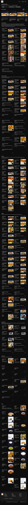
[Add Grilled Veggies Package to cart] (13, 55)
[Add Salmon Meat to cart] (25, 395)
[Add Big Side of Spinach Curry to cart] (25, 462)
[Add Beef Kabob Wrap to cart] (25, 329)
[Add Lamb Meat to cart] (25, 389)
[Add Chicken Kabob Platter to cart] (8, 17)
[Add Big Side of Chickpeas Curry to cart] (13, 468)
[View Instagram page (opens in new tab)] (2, 501)
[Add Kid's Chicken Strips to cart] (25, 362)
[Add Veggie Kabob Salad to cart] (25, 220)
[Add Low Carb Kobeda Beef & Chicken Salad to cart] (25, 261)
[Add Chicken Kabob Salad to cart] (13, 232)
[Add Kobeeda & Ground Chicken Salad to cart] (13, 255)
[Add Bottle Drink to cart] (13, 488)
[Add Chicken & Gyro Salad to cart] (25, 249)
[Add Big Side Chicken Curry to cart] (13, 462)
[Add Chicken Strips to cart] (25, 204)
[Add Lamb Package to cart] (13, 49)
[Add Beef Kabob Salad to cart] (25, 232)
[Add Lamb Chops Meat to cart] (13, 389)
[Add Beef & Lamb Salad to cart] (25, 307)
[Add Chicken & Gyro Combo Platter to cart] (13, 106)
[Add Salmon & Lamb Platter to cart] (13, 118)
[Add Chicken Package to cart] (25, 61)
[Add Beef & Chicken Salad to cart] (25, 243)
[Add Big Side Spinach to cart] (13, 433)
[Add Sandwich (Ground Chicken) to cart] (25, 353)
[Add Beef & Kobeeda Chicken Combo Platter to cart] (25, 95)
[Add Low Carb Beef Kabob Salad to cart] (25, 272)
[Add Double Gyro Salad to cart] (13, 313)
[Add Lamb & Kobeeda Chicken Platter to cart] (13, 101)
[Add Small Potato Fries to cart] (13, 456)
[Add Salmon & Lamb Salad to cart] (25, 290)
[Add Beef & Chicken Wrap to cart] (25, 341)
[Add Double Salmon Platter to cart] (13, 147)
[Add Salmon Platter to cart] (13, 181)
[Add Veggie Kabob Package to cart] (13, 67)
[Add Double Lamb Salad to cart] (25, 295)
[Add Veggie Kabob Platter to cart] (25, 181)
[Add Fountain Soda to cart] (13, 482)
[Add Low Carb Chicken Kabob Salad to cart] (13, 272)
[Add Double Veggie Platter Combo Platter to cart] (13, 153)
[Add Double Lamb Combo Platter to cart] (25, 135)
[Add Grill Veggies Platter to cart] (25, 193)
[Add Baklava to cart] (25, 410)
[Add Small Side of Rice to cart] (13, 439)
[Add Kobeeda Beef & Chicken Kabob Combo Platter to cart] (16, 17)
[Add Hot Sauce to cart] (13, 421)
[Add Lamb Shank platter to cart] (25, 198)
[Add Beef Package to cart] (13, 61)
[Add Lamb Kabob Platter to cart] (13, 175)
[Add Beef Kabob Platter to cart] (25, 169)
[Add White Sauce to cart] (13, 444)
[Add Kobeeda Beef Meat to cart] (13, 383)
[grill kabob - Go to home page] (2, 2)
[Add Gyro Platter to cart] (25, 175)
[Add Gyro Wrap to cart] (13, 341)
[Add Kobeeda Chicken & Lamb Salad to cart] (25, 313)
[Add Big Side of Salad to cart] (25, 439)
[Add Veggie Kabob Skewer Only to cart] (13, 401)
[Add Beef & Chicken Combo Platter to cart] (23, 17)
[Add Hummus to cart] (25, 427)
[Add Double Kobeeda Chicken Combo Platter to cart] (25, 141)
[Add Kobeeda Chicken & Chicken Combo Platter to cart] (25, 112)
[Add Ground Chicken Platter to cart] (25, 164)
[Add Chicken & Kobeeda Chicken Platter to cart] (13, 95)
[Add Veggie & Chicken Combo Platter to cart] (25, 124)
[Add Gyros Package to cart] (25, 49)
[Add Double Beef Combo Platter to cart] (13, 135)
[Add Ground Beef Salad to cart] (13, 226)
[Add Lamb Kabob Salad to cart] (13, 237)
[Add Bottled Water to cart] (25, 482)
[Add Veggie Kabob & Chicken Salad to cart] (13, 307)
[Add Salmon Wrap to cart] (13, 347)
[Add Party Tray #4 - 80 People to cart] (25, 43)
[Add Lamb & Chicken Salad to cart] (13, 249)
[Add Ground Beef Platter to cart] (13, 164)
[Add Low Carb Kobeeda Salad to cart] (25, 266)
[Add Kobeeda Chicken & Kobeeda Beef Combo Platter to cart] (25, 89)
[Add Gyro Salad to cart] (25, 319)
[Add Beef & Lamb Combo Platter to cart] (13, 124)
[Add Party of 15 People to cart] (25, 32)
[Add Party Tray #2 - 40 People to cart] (25, 38)
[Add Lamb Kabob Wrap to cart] (13, 335)
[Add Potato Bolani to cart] (13, 410)
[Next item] (25, 9)
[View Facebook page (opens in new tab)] (1, 501)
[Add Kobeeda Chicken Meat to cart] (25, 383)
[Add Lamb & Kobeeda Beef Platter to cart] (25, 106)
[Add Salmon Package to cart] (25, 55)
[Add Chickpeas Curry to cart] (25, 415)
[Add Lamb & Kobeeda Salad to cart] (13, 261)
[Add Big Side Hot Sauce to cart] (13, 450)
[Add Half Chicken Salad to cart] (13, 301)
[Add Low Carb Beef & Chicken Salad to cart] (13, 284)
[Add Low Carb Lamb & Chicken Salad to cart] (25, 284)
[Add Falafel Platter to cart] (13, 187)
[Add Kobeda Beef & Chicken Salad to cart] (13, 243)
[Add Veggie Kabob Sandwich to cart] (25, 347)
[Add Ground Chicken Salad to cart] (25, 226)
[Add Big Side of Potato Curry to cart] (13, 473)
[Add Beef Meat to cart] (13, 371)
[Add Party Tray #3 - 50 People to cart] (13, 43)
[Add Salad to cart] (13, 319)
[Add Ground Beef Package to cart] (25, 67)
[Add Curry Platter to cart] (25, 187)
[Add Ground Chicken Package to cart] (13, 72)
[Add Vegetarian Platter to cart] (13, 193)
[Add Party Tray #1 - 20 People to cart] (13, 38)
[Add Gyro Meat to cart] (25, 377)
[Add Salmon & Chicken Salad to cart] (13, 290)
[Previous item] (23, 9)
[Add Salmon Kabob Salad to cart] (25, 237)
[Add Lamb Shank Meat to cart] (13, 395)
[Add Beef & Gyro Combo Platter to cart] (25, 147)
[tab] (3, 7)
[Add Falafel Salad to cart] (13, 220)
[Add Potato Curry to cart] (25, 450)
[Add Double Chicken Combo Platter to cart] (13, 130)
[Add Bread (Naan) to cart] (13, 415)
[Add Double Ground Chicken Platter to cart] (25, 130)
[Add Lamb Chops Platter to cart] (13, 198)
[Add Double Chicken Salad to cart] (13, 295)
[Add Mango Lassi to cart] (25, 488)
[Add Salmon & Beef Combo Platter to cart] (13, 112)
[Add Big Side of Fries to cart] (25, 444)
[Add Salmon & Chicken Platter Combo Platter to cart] (25, 101)
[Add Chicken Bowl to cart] (13, 210)
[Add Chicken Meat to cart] (25, 371)
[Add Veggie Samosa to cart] (25, 433)
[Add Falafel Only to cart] (13, 377)
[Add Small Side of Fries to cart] (13, 427)
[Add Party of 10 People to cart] (13, 32)
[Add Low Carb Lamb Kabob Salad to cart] (13, 278)
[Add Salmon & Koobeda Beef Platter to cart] (25, 118)
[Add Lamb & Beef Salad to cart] (25, 255)
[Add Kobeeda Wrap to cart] (13, 353)
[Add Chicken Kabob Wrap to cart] (13, 329)
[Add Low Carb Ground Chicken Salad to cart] (13, 266)
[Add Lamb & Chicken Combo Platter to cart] (13, 89)
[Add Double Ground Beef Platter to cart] (13, 141)
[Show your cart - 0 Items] (25, 1)
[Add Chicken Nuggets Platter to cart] (13, 204)
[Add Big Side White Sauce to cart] (25, 456)
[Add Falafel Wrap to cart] (25, 335)
